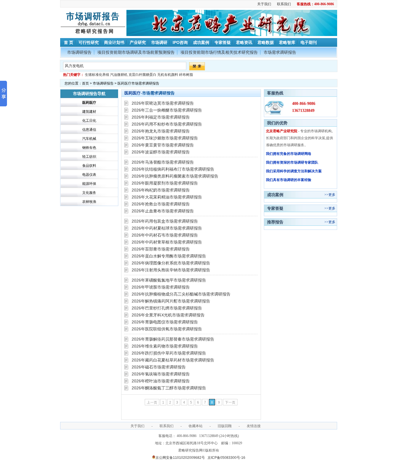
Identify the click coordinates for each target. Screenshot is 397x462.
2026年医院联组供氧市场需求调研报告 (167, 329)
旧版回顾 (225, 426)
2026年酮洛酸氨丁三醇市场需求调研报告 (169, 388)
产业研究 (138, 42)
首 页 (68, 42)
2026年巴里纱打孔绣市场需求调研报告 (167, 308)
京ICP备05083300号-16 (226, 458)
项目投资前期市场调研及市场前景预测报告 (136, 52)
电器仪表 (89, 175)
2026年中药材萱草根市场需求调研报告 (167, 242)
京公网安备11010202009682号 (180, 458)
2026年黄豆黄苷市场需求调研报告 (163, 145)
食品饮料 (89, 166)
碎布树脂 (186, 75)
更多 (331, 195)
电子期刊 (309, 42)
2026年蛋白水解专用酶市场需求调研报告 (169, 256)
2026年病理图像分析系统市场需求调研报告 (171, 263)
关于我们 (264, 4)
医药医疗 (89, 103)
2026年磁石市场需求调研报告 (159, 367)
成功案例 (201, 42)
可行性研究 (88, 42)
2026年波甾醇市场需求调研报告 (161, 152)
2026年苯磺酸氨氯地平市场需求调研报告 (169, 280)
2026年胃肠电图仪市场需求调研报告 (165, 322)
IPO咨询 (180, 42)
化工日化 (89, 121)
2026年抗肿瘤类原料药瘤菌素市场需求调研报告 (175, 176)
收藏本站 (196, 426)
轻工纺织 (89, 157)
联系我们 (284, 4)
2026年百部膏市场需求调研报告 (161, 249)
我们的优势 (277, 123)
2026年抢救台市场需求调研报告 (161, 204)
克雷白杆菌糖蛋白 (142, 75)
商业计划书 (114, 42)
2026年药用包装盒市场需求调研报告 (165, 221)
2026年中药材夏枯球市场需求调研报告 (167, 228)
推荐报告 (275, 222)
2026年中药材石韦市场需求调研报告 (165, 235)
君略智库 (287, 42)
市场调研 (159, 42)
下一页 (230, 402)
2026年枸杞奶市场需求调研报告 (161, 190)
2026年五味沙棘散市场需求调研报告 (165, 138)
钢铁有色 (89, 148)
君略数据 (265, 42)
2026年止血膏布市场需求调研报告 (163, 211)
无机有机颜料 (167, 75)
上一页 (152, 402)
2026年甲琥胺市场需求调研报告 (161, 287)
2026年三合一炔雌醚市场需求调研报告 (167, 110)
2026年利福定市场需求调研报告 (161, 117)
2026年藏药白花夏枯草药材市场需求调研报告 (173, 360)
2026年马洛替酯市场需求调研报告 (163, 162)
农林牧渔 (89, 202)
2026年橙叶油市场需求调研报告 (161, 381)
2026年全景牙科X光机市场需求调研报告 (168, 315)
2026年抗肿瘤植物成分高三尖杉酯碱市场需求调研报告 (181, 294)
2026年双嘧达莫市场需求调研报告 (163, 103)
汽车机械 (89, 139)
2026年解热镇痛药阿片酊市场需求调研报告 (171, 301)
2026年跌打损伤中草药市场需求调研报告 (169, 353)
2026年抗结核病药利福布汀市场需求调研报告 (173, 169)
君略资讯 (244, 42)
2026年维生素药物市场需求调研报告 (165, 346)
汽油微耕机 (119, 75)
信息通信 (89, 130)
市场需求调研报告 (280, 52)
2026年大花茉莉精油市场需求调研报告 (167, 197)
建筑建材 (89, 112)
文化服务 (89, 193)
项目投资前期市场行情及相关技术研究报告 (219, 52)
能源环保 (89, 184)
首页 (85, 83)
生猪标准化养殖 (97, 75)
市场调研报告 (79, 52)
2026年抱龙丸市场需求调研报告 (161, 131)
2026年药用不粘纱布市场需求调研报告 (167, 124)
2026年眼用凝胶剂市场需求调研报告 (165, 183)
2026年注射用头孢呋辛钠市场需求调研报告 (171, 270)
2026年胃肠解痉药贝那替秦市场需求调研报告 (173, 339)
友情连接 (254, 426)
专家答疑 (222, 42)
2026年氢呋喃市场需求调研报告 (161, 374)
